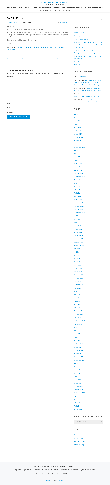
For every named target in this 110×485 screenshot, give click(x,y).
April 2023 (77, 222)
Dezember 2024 (79, 170)
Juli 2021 (76, 291)
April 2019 (77, 376)
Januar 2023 (78, 232)
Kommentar (11, 77)
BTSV (65, 474)
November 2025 (79, 141)
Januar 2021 (78, 308)
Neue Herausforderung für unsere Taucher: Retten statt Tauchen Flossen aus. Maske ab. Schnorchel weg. (88, 44)
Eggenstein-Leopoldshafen (41, 47)
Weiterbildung (73, 474)
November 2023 (79, 206)
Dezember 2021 (79, 275)
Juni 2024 (77, 186)
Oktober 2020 (78, 317)
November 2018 (79, 386)
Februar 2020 (78, 344)
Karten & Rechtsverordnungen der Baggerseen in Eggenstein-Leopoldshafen (59, 8)
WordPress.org (79, 445)
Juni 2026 (77, 121)
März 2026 (77, 127)
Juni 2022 (77, 255)
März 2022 (77, 265)
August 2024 (78, 180)
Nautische (53, 47)
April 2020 (77, 337)
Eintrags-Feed (78, 438)
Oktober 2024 (78, 173)
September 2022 (79, 245)
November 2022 (79, 239)
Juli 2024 (76, 183)
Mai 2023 (77, 219)
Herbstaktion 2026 (80, 33)
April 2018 (77, 406)
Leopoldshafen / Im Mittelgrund (42, 474)
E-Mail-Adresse (10, 108)
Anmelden (77, 435)
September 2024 (79, 177)
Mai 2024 (77, 190)
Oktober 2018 (78, 390)
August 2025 (78, 150)
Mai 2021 (77, 298)
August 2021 (78, 288)
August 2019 (78, 363)
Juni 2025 (77, 154)
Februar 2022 (78, 268)
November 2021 (79, 278)
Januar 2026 (78, 134)
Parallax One (49, 480)
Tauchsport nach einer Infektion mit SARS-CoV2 (55, 10)
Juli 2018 (76, 399)
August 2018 (78, 396)
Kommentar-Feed (79, 441)
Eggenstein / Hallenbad (23, 47)
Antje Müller (13, 22)
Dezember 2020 (79, 311)
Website (10, 112)
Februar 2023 (78, 229)
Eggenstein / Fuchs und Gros (69, 470)
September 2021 (79, 285)
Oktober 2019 (78, 357)
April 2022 (77, 262)
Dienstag (77, 36)
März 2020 (77, 340)
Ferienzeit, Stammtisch (81, 39)
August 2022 (78, 249)
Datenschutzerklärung (14, 8)
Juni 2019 (77, 370)
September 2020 (79, 321)
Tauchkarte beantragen (96, 8)
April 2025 (77, 160)
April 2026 (77, 124)
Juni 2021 (77, 295)
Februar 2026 (78, 131)
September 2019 (79, 360)
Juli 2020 (76, 327)
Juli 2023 (76, 216)
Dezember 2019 (79, 350)
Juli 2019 (76, 367)
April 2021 (77, 301)
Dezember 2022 (79, 236)
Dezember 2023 (79, 203)
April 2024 (77, 193)
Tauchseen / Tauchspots (50, 470)
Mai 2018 (77, 403)
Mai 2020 (77, 334)
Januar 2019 (78, 383)
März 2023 (77, 226)
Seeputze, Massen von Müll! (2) (15, 59)
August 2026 (78, 114)
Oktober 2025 (78, 144)
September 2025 (79, 147)
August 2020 (78, 324)
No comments (64, 22)
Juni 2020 (77, 331)
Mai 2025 (77, 157)
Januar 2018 (78, 409)
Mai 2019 (77, 373)
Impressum (27, 8)
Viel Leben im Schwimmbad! (63, 59)
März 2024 (77, 196)
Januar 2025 (78, 167)
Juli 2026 (76, 118)
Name (9, 104)
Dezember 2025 (79, 137)
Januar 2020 (78, 347)
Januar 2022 (78, 272)
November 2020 (79, 314)
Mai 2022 (77, 258)
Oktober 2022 (78, 242)
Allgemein (37, 470)
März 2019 (77, 380)
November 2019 (79, 354)
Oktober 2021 (78, 281)
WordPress (61, 480)
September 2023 (79, 213)
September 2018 (79, 393)
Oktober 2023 (78, 209)
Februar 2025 (78, 163)
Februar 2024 (78, 200)
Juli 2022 (76, 252)
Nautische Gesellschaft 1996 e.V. (55, 2)
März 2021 (77, 304)
